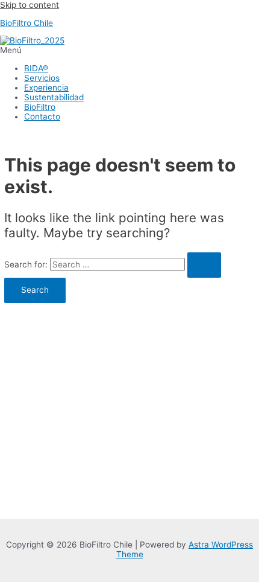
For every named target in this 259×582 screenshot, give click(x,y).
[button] (129, 50)
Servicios (42, 78)
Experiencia (46, 87)
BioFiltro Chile (26, 23)
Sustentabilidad (54, 97)
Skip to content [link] (29, 5)
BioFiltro (39, 107)
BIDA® (36, 68)
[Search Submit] (204, 265)
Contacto (42, 116)
